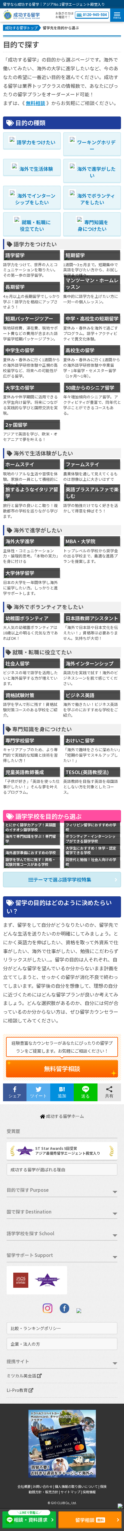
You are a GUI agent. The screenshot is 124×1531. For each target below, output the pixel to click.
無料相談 (35, 103)
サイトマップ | (71, 1491)
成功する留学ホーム (64, 1116)
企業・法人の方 (25, 1344)
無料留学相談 (62, 1068)
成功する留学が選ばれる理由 (38, 1169)
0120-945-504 (95, 15)
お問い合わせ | (44, 1486)
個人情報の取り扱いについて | (77, 1486)
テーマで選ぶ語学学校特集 (62, 879)
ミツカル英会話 (22, 1376)
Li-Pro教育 (18, 1390)
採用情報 (89, 1491)
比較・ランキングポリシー (36, 1328)
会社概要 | (25, 1486)
